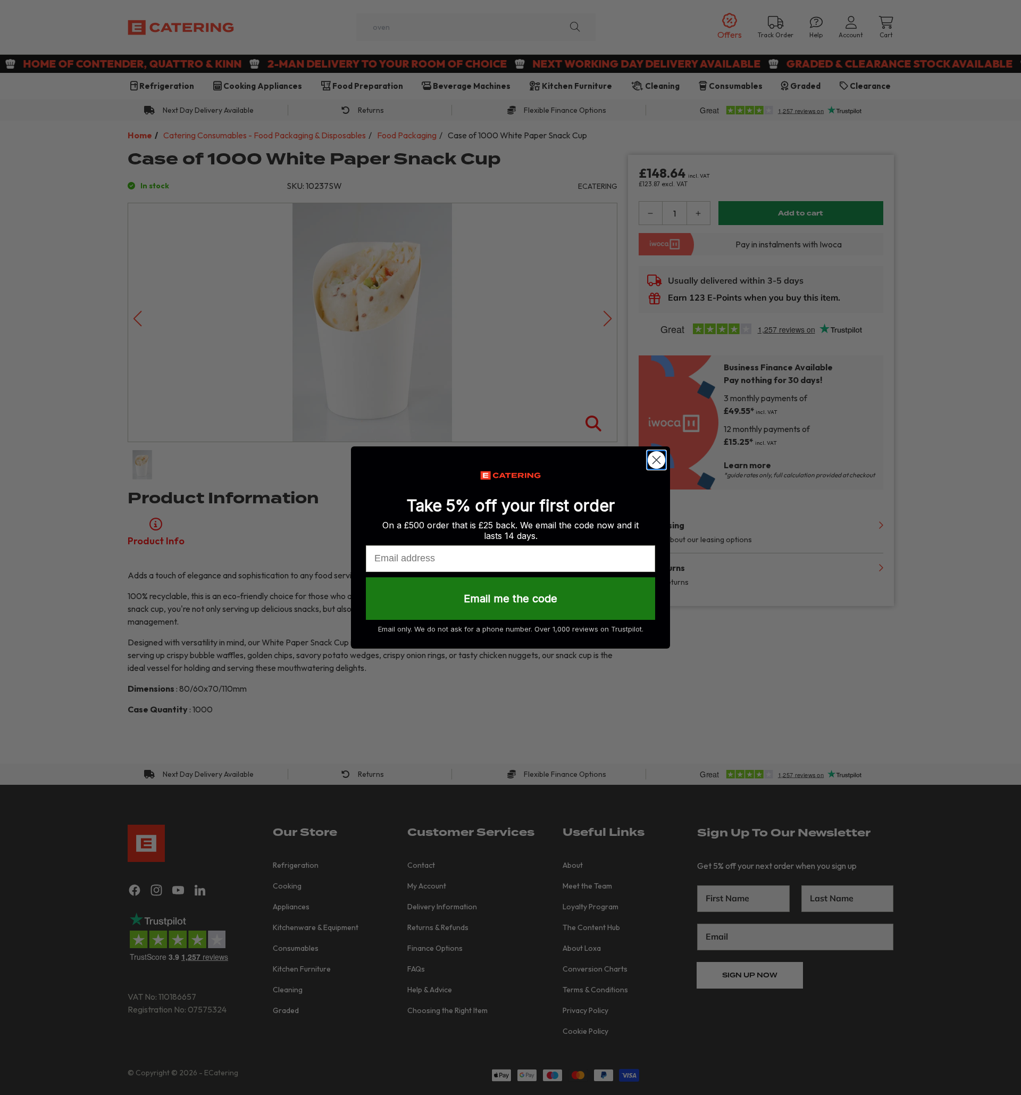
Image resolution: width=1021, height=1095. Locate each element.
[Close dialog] (656, 460)
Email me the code (510, 598)
